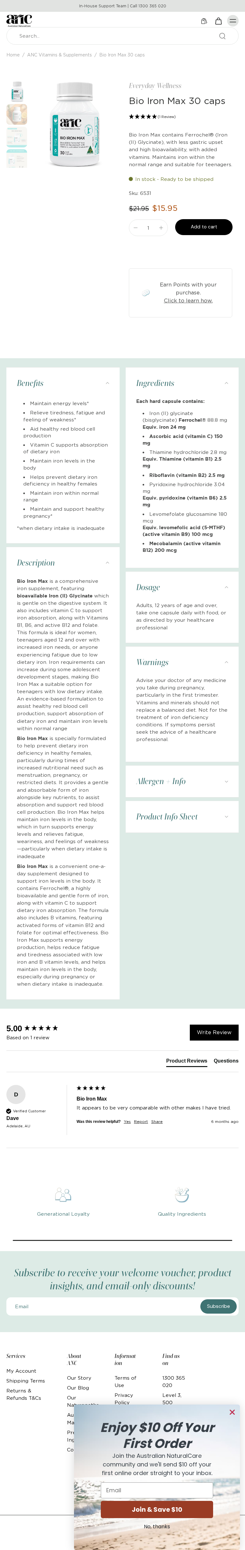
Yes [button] (127, 1121)
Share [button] (157, 1121)
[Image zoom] (73, 124)
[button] (180, 117)
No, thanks (157, 1526)
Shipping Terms (25, 1380)
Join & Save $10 (157, 1509)
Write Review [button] (214, 1032)
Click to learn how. (188, 300)
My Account (21, 1371)
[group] (39, 1028)
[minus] (135, 227)
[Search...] (222, 36)
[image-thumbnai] (16, 91)
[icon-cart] (218, 20)
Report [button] (141, 1121)
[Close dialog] (232, 1412)
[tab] (186, 1062)
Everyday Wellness (155, 85)
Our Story (79, 1378)
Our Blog (78, 1388)
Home (13, 54)
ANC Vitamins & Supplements (59, 54)
